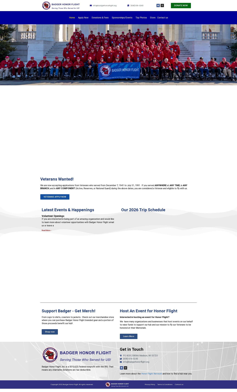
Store (153, 17)
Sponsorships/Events (122, 17)
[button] (72, 18)
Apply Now (83, 17)
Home (72, 17)
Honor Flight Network (151, 373)
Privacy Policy (150, 384)
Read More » (46, 230)
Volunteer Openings (53, 216)
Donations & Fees (100, 17)
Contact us (162, 17)
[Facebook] (158, 5)
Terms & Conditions (165, 384)
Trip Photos (141, 17)
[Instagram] (162, 5)
